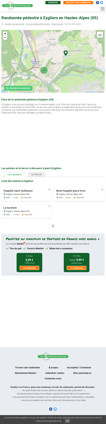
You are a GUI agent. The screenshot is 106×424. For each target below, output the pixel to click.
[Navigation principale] (102, 9)
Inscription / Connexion (79, 367)
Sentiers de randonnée (14, 24)
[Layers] (100, 35)
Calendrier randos (54, 373)
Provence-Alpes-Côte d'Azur (38, 24)
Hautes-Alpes (57, 24)
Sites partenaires (82, 373)
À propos (53, 3)
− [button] (5, 37)
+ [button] (5, 33)
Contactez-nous (53, 378)
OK (67, 421)
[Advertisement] (53, 136)
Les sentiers (14, 174)
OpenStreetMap (90, 92)
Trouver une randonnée (27, 367)
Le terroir (36, 174)
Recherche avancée (20, 88)
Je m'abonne (29, 268)
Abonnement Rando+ (26, 373)
